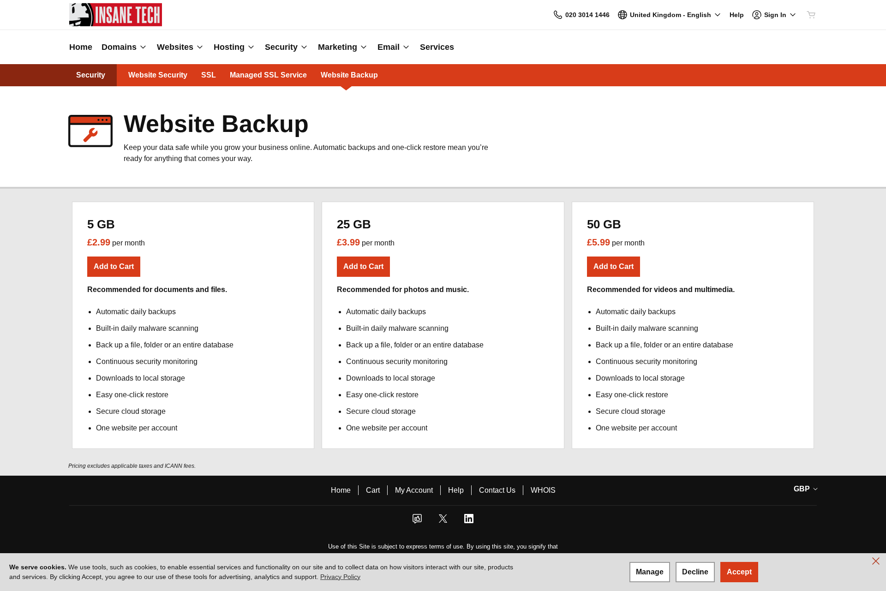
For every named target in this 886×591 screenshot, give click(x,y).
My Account (414, 490)
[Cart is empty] (811, 15)
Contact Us (497, 490)
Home (341, 490)
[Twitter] (443, 521)
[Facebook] (417, 521)
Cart (373, 490)
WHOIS (543, 490)
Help (456, 490)
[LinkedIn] (468, 521)
